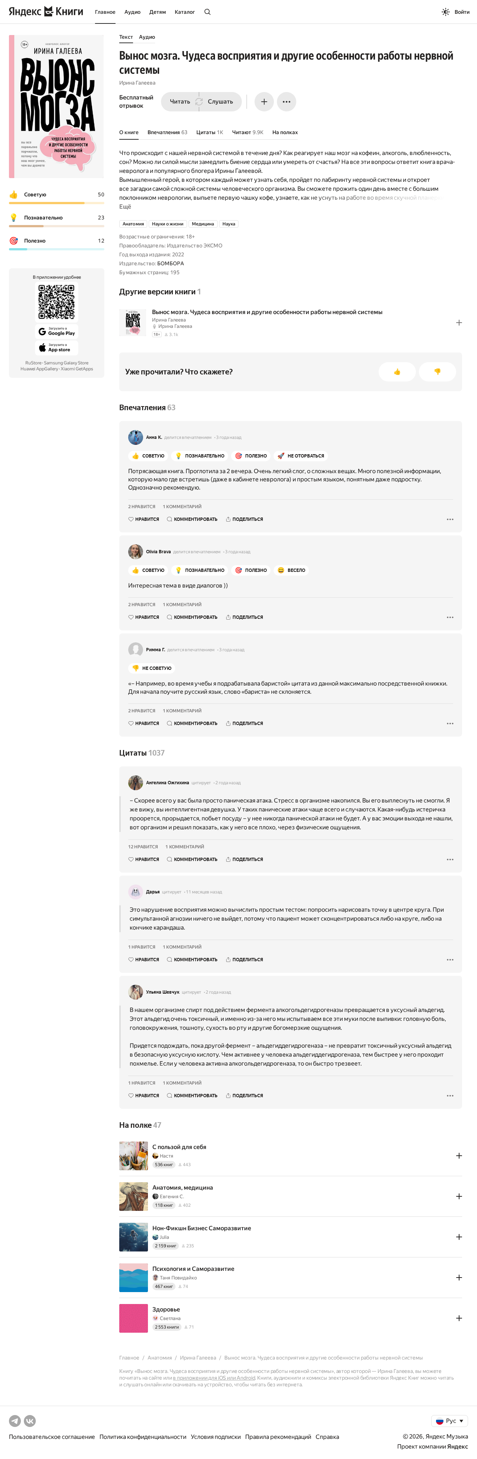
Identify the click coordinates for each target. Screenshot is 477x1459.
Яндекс (457, 1446)
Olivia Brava (158, 551)
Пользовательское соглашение (52, 1436)
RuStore (33, 362)
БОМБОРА (170, 263)
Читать (180, 101)
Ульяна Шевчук (163, 992)
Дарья (153, 892)
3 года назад (228, 437)
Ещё (125, 206)
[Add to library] (459, 323)
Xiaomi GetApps (77, 368)
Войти (462, 12)
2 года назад (228, 782)
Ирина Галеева (137, 83)
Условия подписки (216, 1436)
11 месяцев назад (204, 892)
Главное (105, 12)
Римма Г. (155, 649)
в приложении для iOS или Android (214, 1378)
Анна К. (154, 437)
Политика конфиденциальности (142, 1436)
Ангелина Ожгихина (167, 782)
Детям (157, 12)
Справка (327, 1436)
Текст (126, 37)
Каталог (185, 12)
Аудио (132, 12)
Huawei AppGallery (39, 368)
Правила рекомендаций (278, 1436)
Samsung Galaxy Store (66, 362)
